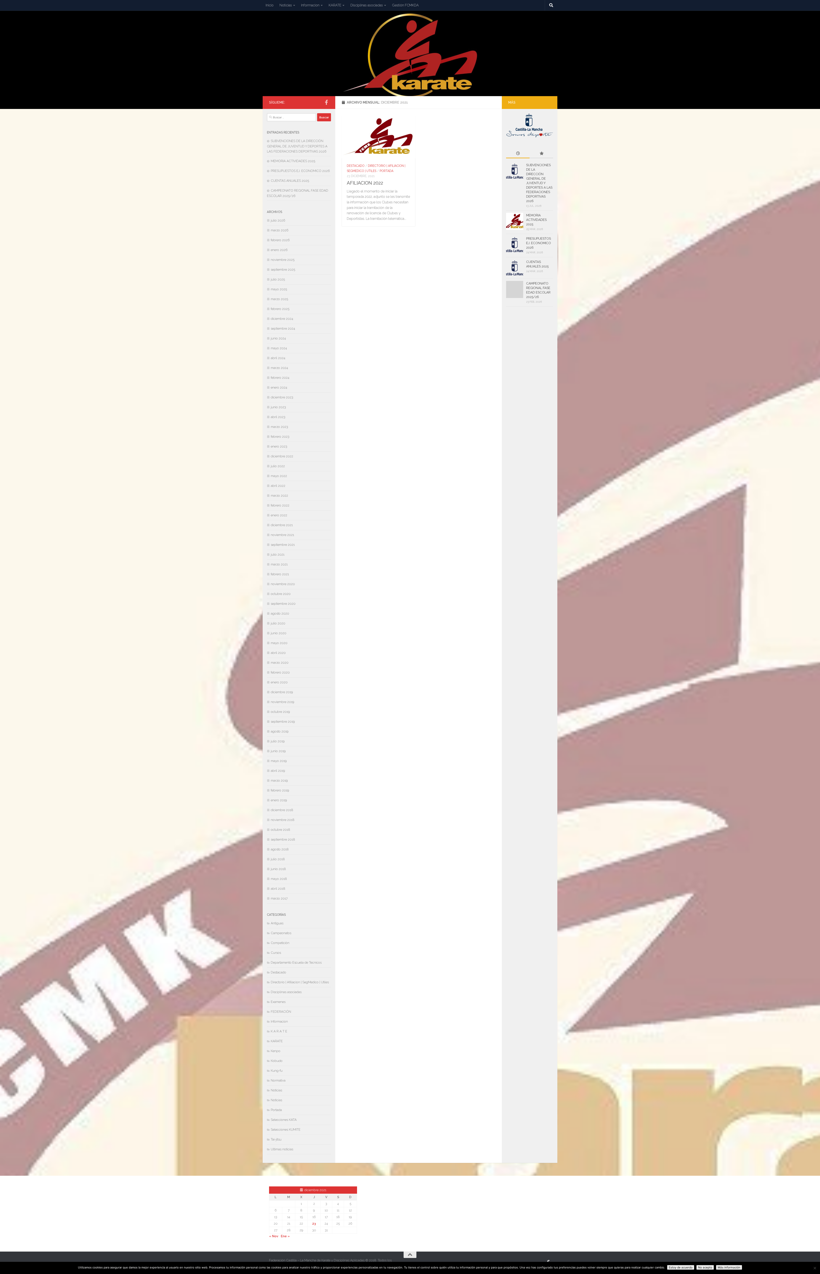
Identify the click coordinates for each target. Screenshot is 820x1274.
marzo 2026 (279, 230)
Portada (386, 171)
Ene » (285, 1236)
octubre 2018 (280, 830)
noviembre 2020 (283, 584)
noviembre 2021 (282, 535)
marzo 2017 (279, 898)
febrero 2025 (280, 309)
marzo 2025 (279, 299)
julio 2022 (278, 466)
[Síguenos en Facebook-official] (326, 102)
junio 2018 (278, 869)
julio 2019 (278, 741)
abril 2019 (278, 771)
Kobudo (277, 1061)
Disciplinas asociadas (366, 5)
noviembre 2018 (282, 820)
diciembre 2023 (282, 397)
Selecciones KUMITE (285, 1130)
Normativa (278, 1080)
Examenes (278, 1002)
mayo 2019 (279, 761)
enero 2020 (279, 682)
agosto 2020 (280, 613)
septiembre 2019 (283, 722)
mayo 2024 (279, 348)
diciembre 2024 (282, 319)
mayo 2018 (279, 879)
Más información (729, 1267)
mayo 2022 (279, 476)
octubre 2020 (281, 594)
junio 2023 (278, 407)
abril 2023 (278, 417)
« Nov (273, 1236)
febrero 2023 (280, 437)
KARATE (335, 5)
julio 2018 (278, 859)
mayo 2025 (279, 289)
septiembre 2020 (283, 604)
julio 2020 (278, 623)
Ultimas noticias (282, 1149)
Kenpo (275, 1051)
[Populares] (541, 153)
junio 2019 (278, 751)
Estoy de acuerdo (681, 1267)
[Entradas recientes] (518, 153)
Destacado (356, 165)
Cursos (276, 953)
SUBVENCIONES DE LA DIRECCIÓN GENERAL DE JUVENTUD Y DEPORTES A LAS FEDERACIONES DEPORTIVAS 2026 (297, 146)
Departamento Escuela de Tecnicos (296, 962)
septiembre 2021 (283, 545)
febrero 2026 (280, 240)
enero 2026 (279, 250)
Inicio (270, 5)
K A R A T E (279, 1031)
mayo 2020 (279, 643)
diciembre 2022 (282, 456)
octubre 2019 (280, 712)
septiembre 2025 (283, 270)
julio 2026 (278, 220)
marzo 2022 (279, 496)
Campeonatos (281, 933)
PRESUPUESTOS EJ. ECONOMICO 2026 (300, 171)
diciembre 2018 (282, 810)
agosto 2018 (280, 849)
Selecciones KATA (284, 1120)
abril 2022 (278, 486)
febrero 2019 (280, 790)
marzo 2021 (279, 564)
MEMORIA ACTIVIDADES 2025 (293, 161)
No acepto (705, 1267)
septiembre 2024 (283, 328)
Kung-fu (277, 1071)
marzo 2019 (279, 780)
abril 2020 (278, 653)
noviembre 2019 (282, 702)
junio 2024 (278, 338)
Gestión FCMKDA (405, 5)
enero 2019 (279, 800)
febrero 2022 (280, 505)
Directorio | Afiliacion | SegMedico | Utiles (300, 982)
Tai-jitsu (276, 1139)
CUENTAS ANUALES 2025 (290, 181)
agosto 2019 (279, 731)
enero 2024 (279, 387)
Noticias (286, 5)
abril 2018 (278, 889)
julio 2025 (278, 279)
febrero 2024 (280, 378)
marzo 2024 (279, 368)
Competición (280, 943)
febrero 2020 (280, 672)
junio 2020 (278, 633)
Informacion (310, 5)
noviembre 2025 (282, 260)
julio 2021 (277, 554)
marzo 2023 (279, 427)
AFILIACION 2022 (365, 183)
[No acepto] (815, 1268)
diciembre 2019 (282, 692)
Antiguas (277, 923)
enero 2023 (279, 446)
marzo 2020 (279, 663)
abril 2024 (278, 358)
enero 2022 (279, 515)
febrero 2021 (280, 574)
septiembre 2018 (283, 839)
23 (314, 1224)
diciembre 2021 (282, 525)
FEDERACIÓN (281, 1012)
